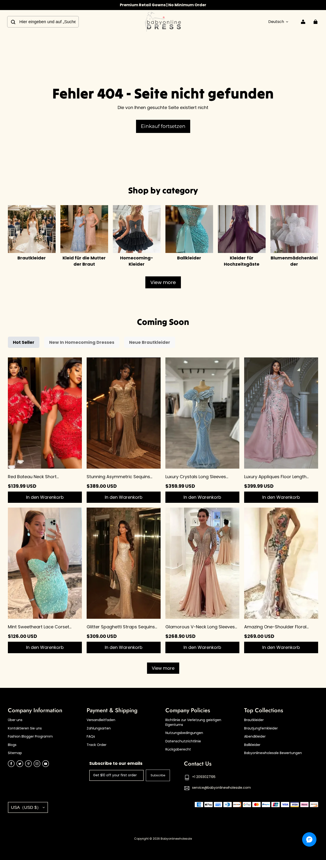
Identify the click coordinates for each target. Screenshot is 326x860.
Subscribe (158, 775)
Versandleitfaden (101, 720)
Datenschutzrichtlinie (183, 741)
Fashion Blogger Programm (30, 736)
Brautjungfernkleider (261, 728)
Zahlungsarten (99, 728)
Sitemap (15, 753)
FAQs (91, 736)
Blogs (12, 745)
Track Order (96, 745)
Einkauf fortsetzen (163, 126)
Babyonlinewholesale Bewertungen (273, 753)
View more (163, 282)
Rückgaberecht (178, 749)
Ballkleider (252, 745)
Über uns (15, 720)
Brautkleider (254, 720)
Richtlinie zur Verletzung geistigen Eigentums (193, 722)
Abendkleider (255, 736)
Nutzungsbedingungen (184, 733)
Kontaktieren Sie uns (25, 728)
